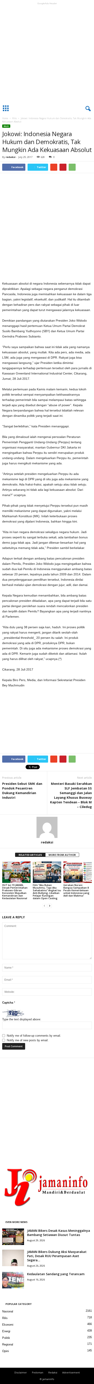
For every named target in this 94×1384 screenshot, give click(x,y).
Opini (5, 1351)
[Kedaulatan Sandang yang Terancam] (13, 1280)
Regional (7, 1344)
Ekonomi (7, 1324)
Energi (6, 1331)
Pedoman (37, 1372)
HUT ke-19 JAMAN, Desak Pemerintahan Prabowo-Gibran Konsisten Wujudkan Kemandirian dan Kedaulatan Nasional (15, 891)
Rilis (14, 118)
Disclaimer (20, 1372)
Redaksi (52, 1372)
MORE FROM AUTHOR (62, 854)
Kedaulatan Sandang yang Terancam (56, 1274)
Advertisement (71, 1372)
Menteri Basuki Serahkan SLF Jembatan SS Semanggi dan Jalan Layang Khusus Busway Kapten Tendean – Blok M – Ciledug (71, 795)
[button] (87, 109)
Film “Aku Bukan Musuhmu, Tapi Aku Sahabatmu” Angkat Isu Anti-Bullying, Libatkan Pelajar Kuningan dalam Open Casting (47, 891)
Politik (6, 1338)
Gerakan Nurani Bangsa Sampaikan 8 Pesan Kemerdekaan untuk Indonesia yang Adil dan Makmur (76, 890)
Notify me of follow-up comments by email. (34, 1035)
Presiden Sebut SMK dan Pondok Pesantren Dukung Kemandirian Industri (22, 790)
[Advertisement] (47, 53)
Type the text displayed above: (21, 1019)
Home (5, 118)
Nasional (7, 1311)
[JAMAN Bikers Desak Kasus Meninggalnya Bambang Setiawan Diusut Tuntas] (13, 1236)
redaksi (11, 157)
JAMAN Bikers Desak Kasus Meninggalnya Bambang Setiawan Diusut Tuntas (58, 1232)
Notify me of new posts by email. (28, 1040)
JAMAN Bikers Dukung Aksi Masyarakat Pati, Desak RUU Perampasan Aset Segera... (57, 1256)
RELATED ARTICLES (30, 854)
